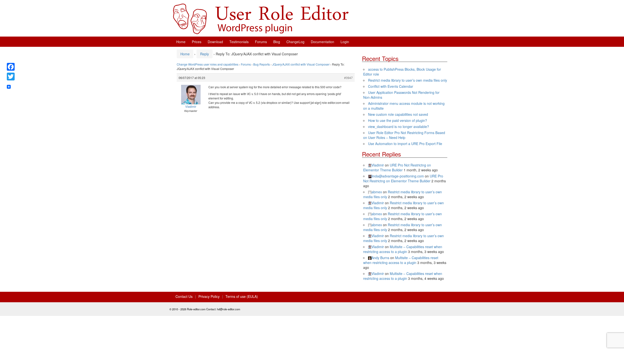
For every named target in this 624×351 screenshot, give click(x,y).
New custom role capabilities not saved (398, 114)
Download (215, 41)
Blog (276, 41)
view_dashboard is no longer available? (398, 126)
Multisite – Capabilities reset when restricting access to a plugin (402, 249)
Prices (196, 41)
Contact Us (184, 296)
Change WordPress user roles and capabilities (207, 64)
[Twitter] (11, 76)
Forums (261, 41)
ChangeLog (295, 41)
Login (345, 41)
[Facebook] (11, 67)
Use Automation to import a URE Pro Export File (405, 143)
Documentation (322, 41)
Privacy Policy (209, 296)
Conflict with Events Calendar (390, 86)
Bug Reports (261, 64)
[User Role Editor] (261, 18)
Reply (204, 53)
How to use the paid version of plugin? (397, 120)
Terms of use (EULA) (241, 296)
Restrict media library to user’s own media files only (407, 80)
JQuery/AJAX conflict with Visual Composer (301, 64)
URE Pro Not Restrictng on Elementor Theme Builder (397, 167)
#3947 (348, 78)
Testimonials (239, 41)
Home (180, 41)
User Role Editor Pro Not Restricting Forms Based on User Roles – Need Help (404, 135)
